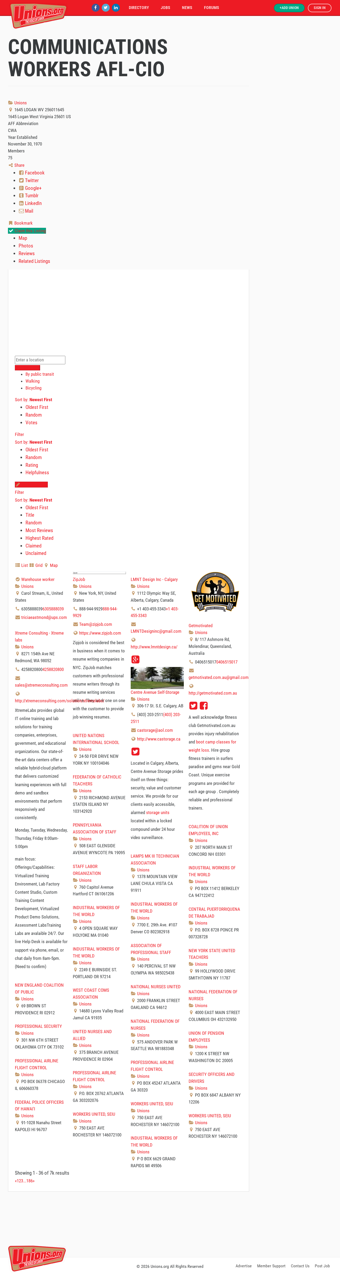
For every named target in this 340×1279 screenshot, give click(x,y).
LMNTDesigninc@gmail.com (156, 631)
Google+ (32, 188)
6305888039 (53, 608)
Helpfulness (37, 472)
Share (18, 165)
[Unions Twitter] (106, 7)
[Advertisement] (170, 1223)
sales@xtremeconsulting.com (41, 685)
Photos (26, 246)
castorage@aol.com (155, 730)
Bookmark (23, 223)
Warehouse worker (37, 579)
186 (29, 1180)
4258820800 (53, 669)
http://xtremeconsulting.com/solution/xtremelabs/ (59, 700)
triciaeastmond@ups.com (44, 617)
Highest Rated (39, 538)
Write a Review (34, 484)
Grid (38, 565)
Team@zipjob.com (95, 624)
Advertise (244, 1265)
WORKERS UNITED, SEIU (152, 1103)
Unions (20, 102)
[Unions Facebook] (96, 7)
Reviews (27, 253)
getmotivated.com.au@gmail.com (219, 677)
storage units (157, 812)
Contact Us (300, 1265)
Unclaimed (36, 553)
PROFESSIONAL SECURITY (38, 1026)
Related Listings (34, 261)
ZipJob (79, 579)
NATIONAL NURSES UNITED (156, 986)
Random (34, 415)
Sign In (320, 8)
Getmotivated (200, 625)
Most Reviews (39, 530)
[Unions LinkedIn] (116, 7)
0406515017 (226, 662)
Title (30, 515)
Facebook (34, 173)
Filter (19, 434)
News (187, 7)
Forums (211, 7)
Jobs (165, 7)
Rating (32, 465)
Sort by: (33, 399)
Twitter (31, 180)
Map (23, 238)
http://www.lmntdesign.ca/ (154, 646)
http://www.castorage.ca (158, 739)
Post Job (322, 1265)
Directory (139, 7)
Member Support (271, 1265)
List (24, 565)
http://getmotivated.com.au (213, 693)
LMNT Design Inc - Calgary (154, 579)
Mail (28, 211)
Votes (31, 423)
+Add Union (289, 8)
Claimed (33, 546)
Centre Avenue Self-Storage (155, 692)
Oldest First (37, 407)
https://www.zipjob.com (100, 633)
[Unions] (38, 15)
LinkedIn (33, 203)
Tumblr (31, 196)
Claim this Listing (30, 230)
